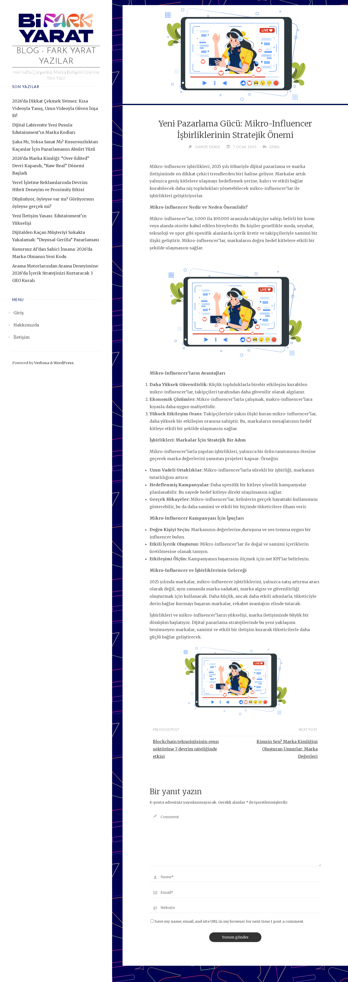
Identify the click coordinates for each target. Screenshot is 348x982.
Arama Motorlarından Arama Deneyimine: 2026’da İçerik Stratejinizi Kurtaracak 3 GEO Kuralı (55, 273)
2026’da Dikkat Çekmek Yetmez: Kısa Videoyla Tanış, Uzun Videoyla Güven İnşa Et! (55, 108)
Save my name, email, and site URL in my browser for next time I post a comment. (229, 921)
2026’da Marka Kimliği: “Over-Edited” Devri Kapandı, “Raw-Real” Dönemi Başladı (50, 166)
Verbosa (41, 363)
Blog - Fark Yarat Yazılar (56, 56)
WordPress (63, 363)
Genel (274, 147)
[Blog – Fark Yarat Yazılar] (56, 27)
